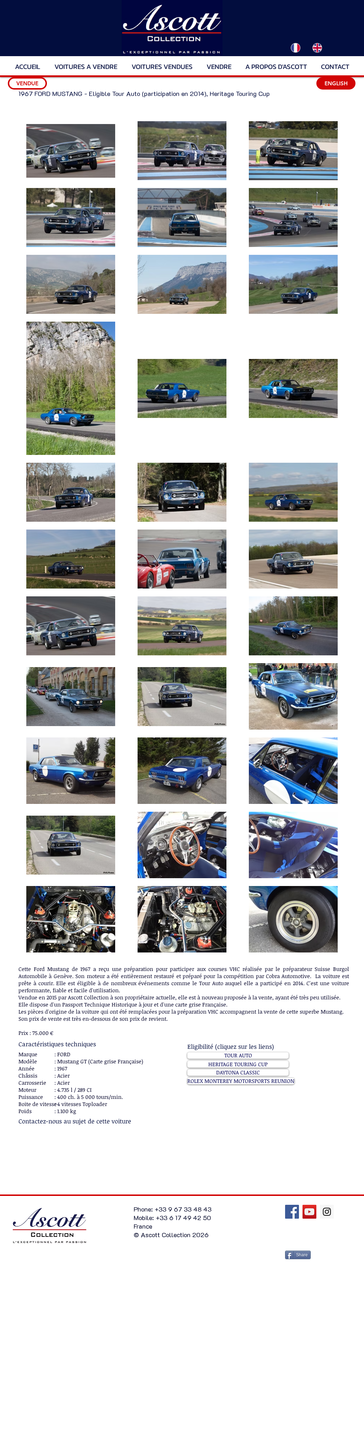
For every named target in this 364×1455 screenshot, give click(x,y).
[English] (317, 48)
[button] (27, 83)
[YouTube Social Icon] (309, 1212)
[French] (295, 48)
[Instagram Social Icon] (327, 1212)
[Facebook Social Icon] (292, 1212)
